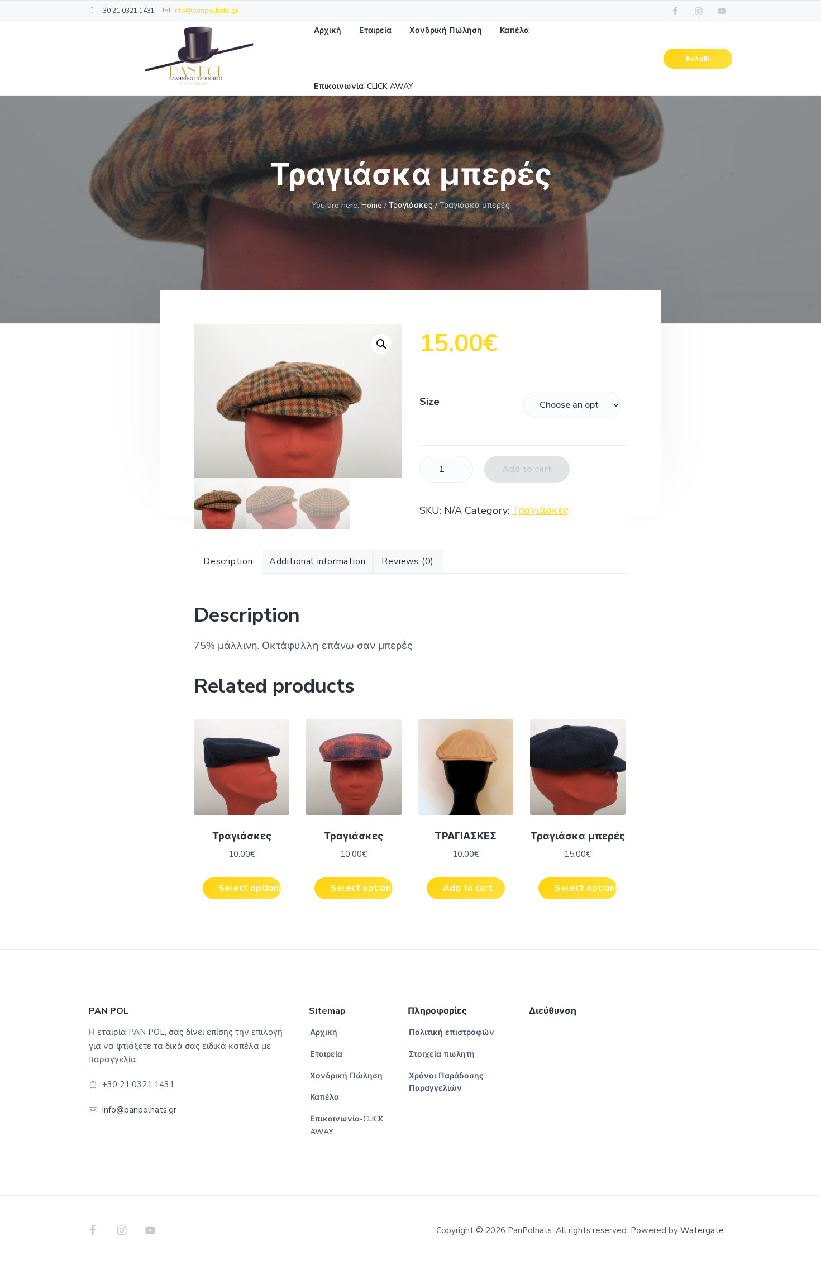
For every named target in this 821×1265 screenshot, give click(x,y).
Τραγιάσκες (411, 205)
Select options (249, 888)
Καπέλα (324, 1097)
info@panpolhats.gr (205, 10)
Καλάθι (698, 58)
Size (429, 401)
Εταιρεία (326, 1054)
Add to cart (527, 469)
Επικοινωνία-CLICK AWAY (347, 1125)
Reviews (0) (407, 561)
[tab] (228, 562)
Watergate (702, 1230)
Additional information (317, 561)
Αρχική (323, 1032)
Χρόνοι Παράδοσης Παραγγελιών (446, 1082)
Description (228, 561)
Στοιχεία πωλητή (442, 1054)
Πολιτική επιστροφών (451, 1032)
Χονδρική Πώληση (346, 1076)
